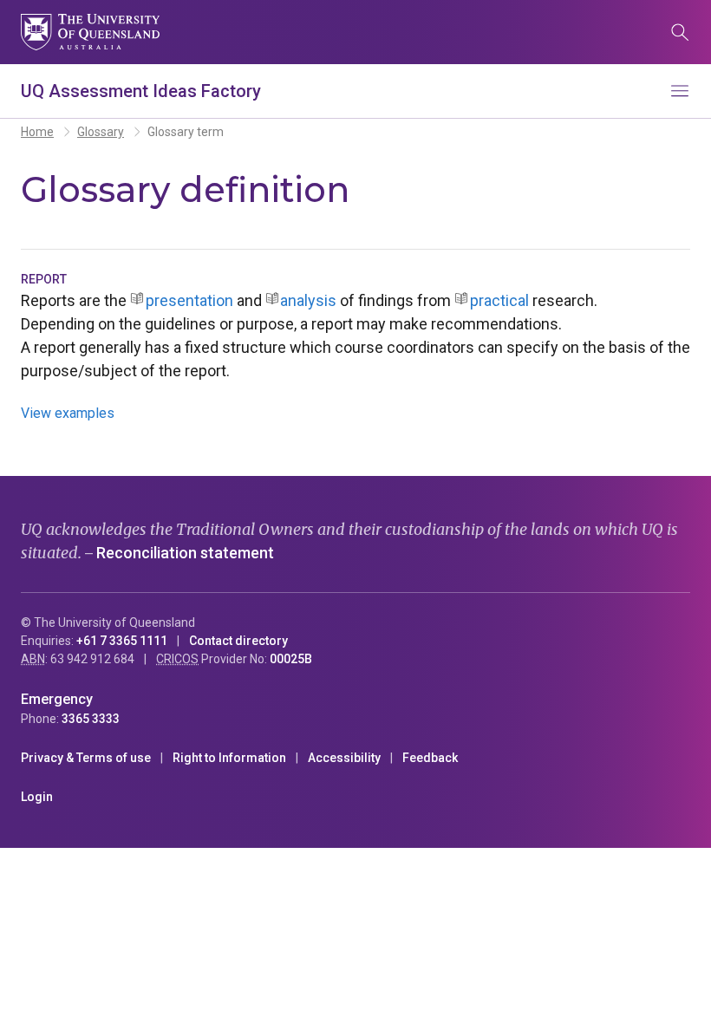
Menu (679, 91)
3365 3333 (91, 719)
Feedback (430, 758)
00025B (291, 659)
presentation (189, 300)
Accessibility (344, 758)
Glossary (100, 132)
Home (37, 132)
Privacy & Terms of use (86, 758)
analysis (308, 300)
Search (679, 32)
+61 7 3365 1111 (121, 641)
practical (499, 300)
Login (37, 797)
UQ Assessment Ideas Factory (141, 91)
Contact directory (238, 641)
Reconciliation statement (185, 553)
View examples (67, 413)
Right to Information (229, 758)
